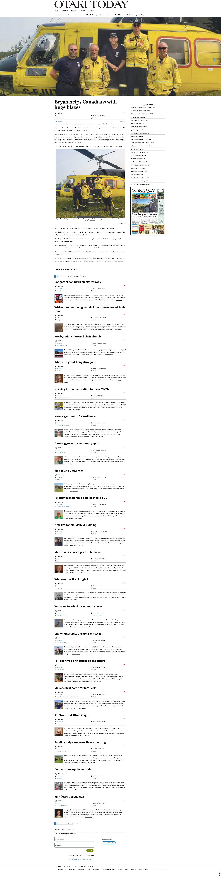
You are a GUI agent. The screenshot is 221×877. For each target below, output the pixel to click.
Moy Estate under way (68, 470)
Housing (59, 479)
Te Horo (95, 398)
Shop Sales (60, 534)
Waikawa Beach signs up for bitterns (78, 606)
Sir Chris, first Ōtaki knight (72, 715)
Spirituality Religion (62, 345)
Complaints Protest (62, 642)
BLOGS (73, 11)
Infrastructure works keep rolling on (141, 181)
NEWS (57, 11)
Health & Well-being (90, 15)
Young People (60, 290)
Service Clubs (60, 669)
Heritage (69, 15)
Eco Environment (61, 615)
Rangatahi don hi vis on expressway (77, 282)
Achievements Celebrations (64, 398)
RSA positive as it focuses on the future (79, 661)
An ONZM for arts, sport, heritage (140, 184)
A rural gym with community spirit (77, 443)
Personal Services (61, 452)
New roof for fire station (137, 123)
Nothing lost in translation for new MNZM (81, 389)
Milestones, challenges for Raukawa (77, 552)
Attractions (59, 778)
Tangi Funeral (60, 371)
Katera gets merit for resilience (75, 416)
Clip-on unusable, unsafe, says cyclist (78, 633)
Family (58, 320)
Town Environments (106, 15)
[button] (220, 874)
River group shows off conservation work (142, 133)
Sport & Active (140, 15)
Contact (92, 11)
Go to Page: (77, 276)
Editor (58, 317)
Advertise (82, 11)
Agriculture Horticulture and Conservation (67, 697)
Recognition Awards (62, 724)
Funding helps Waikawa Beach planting (80, 742)
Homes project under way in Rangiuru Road (143, 107)
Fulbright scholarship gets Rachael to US (80, 498)
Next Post (122, 121)
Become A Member (108, 843)
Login (90, 850)
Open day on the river (137, 136)
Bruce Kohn (60, 721)
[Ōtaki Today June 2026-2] (148, 211)
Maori (58, 561)
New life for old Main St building (75, 525)
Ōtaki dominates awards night (139, 171)
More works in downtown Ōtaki (139, 152)
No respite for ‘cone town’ (138, 158)
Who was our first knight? (71, 579)
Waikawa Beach (97, 615)
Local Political (119, 15)
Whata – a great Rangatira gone (75, 362)
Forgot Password (74, 859)
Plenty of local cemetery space (139, 120)
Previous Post (59, 121)
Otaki (94, 118)
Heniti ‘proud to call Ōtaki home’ (139, 178)
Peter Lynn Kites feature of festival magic (142, 142)
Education (78, 15)
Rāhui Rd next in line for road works (140, 165)
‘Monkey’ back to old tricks (138, 168)
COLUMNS (65, 11)
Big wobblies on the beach (138, 117)
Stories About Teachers (63, 425)
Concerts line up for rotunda (73, 769)
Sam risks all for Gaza (137, 174)
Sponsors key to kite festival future (140, 130)
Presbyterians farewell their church (77, 336)
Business (130, 15)
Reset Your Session (87, 859)
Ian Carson (59, 116)
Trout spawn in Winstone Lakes (139, 162)
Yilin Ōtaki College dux (69, 796)
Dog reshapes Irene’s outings (139, 126)
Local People (59, 15)
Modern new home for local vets (75, 688)
